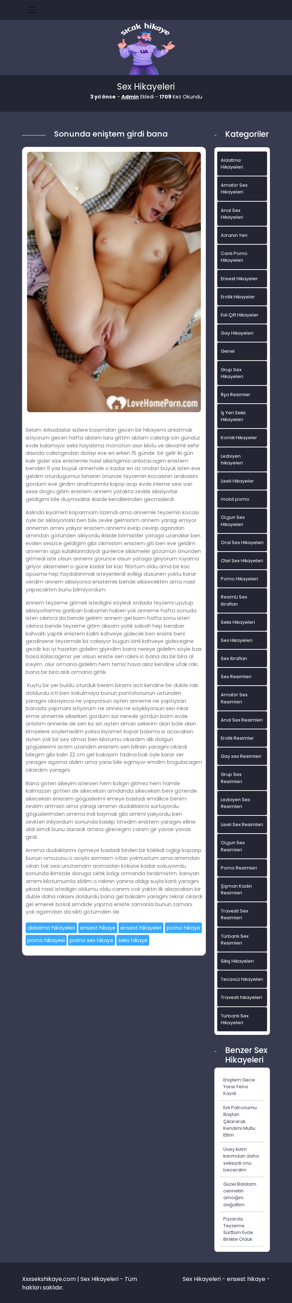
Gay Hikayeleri (237, 333)
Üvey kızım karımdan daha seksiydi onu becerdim (241, 1159)
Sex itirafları (234, 658)
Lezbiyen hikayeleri (232, 459)
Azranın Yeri (234, 235)
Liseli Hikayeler (237, 481)
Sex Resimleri (236, 677)
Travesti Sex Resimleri (234, 914)
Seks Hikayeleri (238, 622)
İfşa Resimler (235, 395)
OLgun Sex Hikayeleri (233, 520)
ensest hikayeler (141, 927)
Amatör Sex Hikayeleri (234, 188)
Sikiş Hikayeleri (237, 961)
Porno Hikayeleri (239, 579)
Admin (130, 96)
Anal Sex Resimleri (242, 720)
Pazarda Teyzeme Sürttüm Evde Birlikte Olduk (238, 1229)
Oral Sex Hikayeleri (242, 542)
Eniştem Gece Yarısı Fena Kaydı (239, 1086)
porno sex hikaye (91, 940)
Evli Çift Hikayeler (240, 315)
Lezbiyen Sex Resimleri (235, 803)
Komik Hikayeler (239, 438)
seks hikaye (132, 940)
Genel (228, 351)
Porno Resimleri (239, 868)
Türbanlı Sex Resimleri (235, 939)
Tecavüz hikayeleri (242, 979)
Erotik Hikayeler (238, 297)
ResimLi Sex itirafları (234, 600)
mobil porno (235, 499)
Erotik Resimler (237, 738)
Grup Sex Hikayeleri (232, 373)
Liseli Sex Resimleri (242, 824)
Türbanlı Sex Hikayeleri (235, 1019)
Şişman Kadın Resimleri (236, 889)
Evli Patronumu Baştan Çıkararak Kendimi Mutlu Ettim (240, 1121)
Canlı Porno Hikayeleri (234, 256)
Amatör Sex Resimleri (234, 698)
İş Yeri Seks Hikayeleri (233, 416)
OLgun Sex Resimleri (233, 846)
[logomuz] (146, 50)
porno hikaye (183, 927)
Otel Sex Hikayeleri (242, 561)
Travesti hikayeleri (241, 997)
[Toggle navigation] (32, 10)
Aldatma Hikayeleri (232, 163)
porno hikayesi (46, 940)
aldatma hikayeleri (51, 927)
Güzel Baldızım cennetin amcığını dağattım (239, 1194)
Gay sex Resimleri (241, 756)
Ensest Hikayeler (239, 279)
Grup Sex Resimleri (231, 777)
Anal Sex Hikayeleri (232, 213)
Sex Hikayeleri (236, 640)
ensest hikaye (97, 927)
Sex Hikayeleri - (205, 1279)
